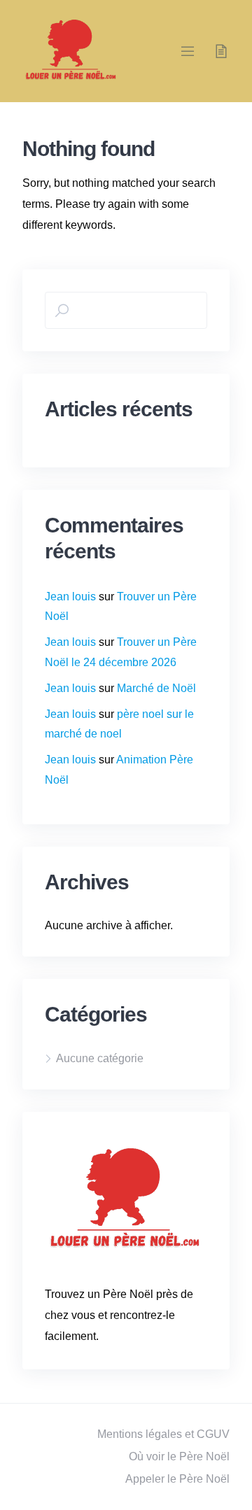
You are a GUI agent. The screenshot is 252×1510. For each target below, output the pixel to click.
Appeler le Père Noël (177, 1479)
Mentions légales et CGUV (163, 1434)
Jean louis (70, 596)
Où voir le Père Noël (179, 1456)
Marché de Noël (156, 688)
